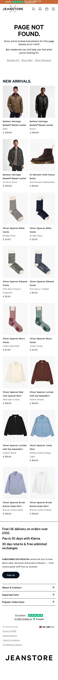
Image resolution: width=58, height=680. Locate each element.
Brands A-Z (13, 60)
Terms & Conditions (11, 640)
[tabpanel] (29, 301)
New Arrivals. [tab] (17, 82)
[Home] (13, 9)
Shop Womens (43, 60)
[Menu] (53, 9)
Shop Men (27, 60)
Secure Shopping (10, 636)
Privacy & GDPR (9, 631)
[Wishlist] (40, 9)
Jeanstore (9, 627)
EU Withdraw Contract (12, 645)
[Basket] (46, 9)
